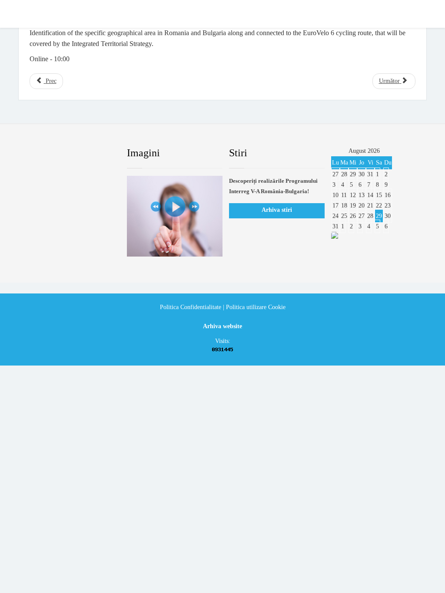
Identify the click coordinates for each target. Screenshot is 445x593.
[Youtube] (78, 153)
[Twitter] (57, 153)
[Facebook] (36, 153)
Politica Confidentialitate (190, 307)
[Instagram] (98, 153)
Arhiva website (222, 326)
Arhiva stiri (277, 210)
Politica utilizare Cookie (256, 307)
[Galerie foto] (174, 216)
